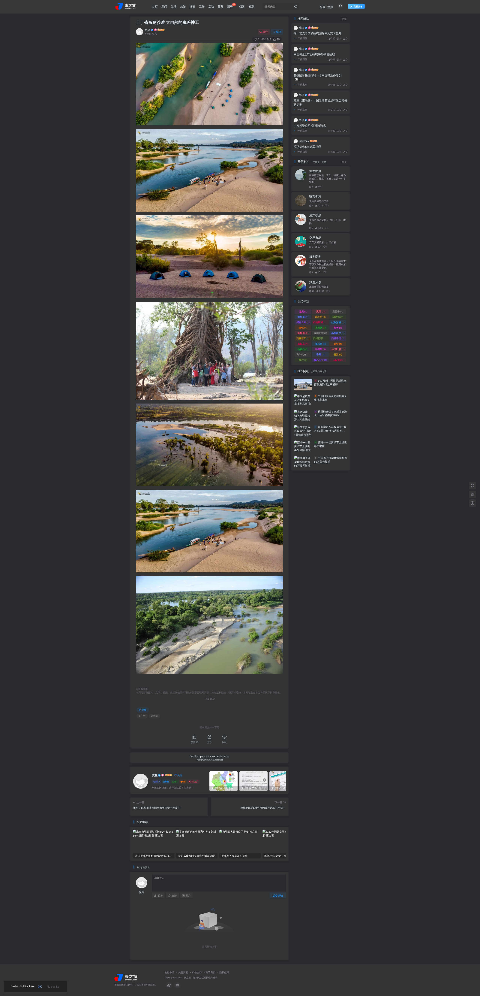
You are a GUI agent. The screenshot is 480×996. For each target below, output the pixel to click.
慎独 (147, 30)
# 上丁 (142, 716)
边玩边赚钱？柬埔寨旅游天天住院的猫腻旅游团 (330, 413)
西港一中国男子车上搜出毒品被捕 (330, 444)
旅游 (183, 6)
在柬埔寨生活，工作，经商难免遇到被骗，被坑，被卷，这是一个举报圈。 (327, 179)
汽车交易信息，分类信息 (322, 242)
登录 (323, 7)
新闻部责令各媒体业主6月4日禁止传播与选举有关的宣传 (330, 430)
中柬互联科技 (201, 977)
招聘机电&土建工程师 (307, 146)
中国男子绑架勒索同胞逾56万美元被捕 (330, 459)
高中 (338, 343)
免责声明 (183, 972)
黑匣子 (337, 311)
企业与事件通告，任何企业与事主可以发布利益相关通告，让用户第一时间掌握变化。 (327, 264)
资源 (251, 6)
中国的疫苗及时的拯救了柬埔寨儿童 (330, 397)
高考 (338, 327)
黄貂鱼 (303, 317)
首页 (155, 6)
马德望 (320, 349)
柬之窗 (187, 977)
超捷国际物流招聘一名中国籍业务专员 (317, 77)
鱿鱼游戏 (337, 322)
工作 (202, 6)
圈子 (231, 5)
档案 (242, 6)
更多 (344, 19)
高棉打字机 (321, 338)
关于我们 (210, 972)
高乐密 (320, 343)
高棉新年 (303, 338)
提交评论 (277, 895)
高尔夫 (303, 343)
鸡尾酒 (337, 317)
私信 (278, 32)
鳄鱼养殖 (303, 322)
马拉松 (303, 349)
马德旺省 (337, 349)
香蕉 (320, 354)
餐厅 (303, 360)
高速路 (320, 327)
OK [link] (40, 986)
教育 (220, 6)
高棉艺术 (320, 333)
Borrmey (304, 141)
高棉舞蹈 (337, 333)
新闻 (164, 6)
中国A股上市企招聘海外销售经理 (314, 54)
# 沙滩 (154, 716)
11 (176, 781)
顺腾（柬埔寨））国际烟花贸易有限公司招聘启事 (320, 102)
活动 (211, 6)
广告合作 (197, 972)
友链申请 (169, 972)
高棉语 (303, 333)
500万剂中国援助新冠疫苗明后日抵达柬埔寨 (330, 382)
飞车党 (337, 360)
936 (167, 781)
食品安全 (320, 360)
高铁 (303, 327)
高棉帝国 (337, 338)
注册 (330, 7)
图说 (144, 710)
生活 (173, 6)
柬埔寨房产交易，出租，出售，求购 (327, 221)
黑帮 (320, 311)
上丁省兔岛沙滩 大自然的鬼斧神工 (167, 22)
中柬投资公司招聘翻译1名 (310, 125)
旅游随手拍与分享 (319, 286)
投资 (192, 6)
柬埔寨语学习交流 (319, 201)
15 (184, 781)
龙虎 (303, 311)
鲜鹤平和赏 (321, 322)
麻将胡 (320, 317)
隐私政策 (224, 972)
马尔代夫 (303, 354)
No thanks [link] (53, 986)
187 (158, 781)
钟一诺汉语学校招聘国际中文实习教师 (317, 33)
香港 (338, 354)
